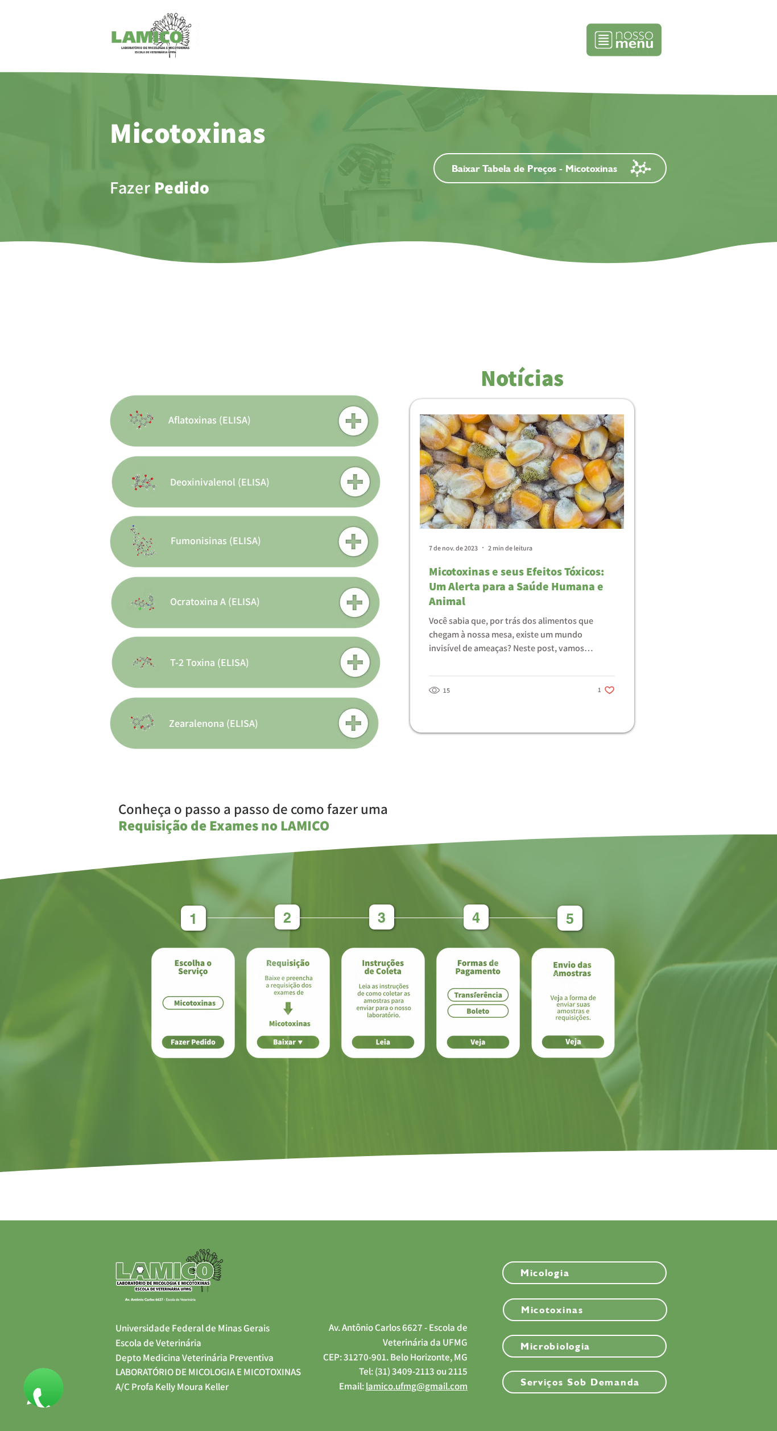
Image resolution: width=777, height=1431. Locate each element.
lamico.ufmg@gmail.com (417, 1386)
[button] (624, 39)
